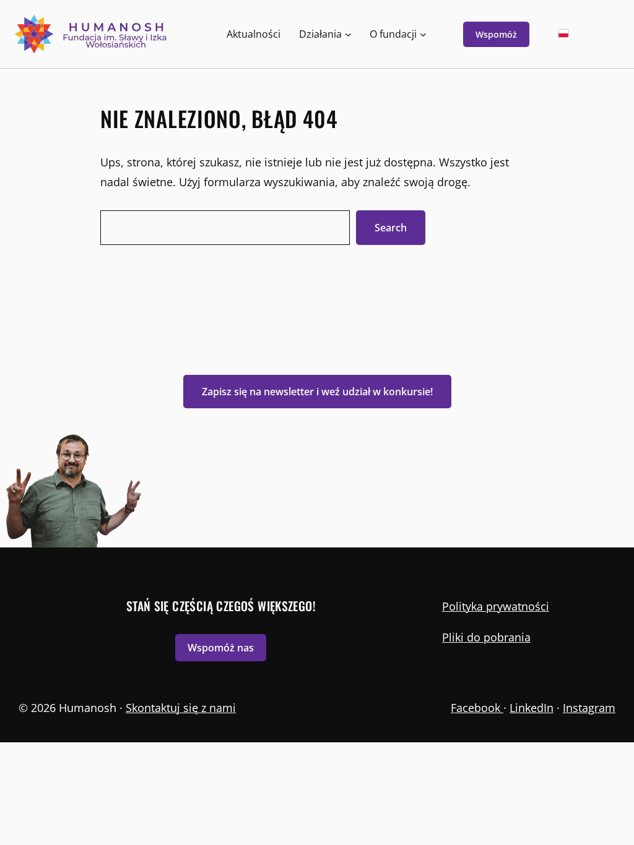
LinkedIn (532, 707)
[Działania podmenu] (348, 34)
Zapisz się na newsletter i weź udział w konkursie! (317, 391)
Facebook (477, 707)
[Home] (92, 34)
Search (391, 227)
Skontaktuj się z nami (181, 707)
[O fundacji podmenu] (423, 34)
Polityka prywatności (495, 606)
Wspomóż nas (221, 647)
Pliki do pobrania (486, 637)
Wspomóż (496, 34)
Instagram (589, 707)
